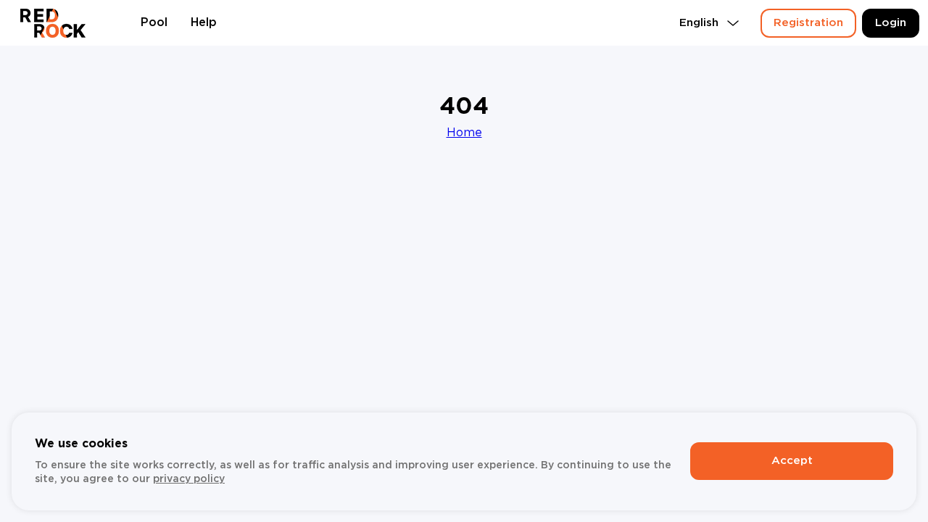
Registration (808, 23)
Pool (154, 22)
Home (464, 133)
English (698, 23)
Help (204, 22)
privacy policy (189, 479)
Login (890, 23)
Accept (792, 460)
